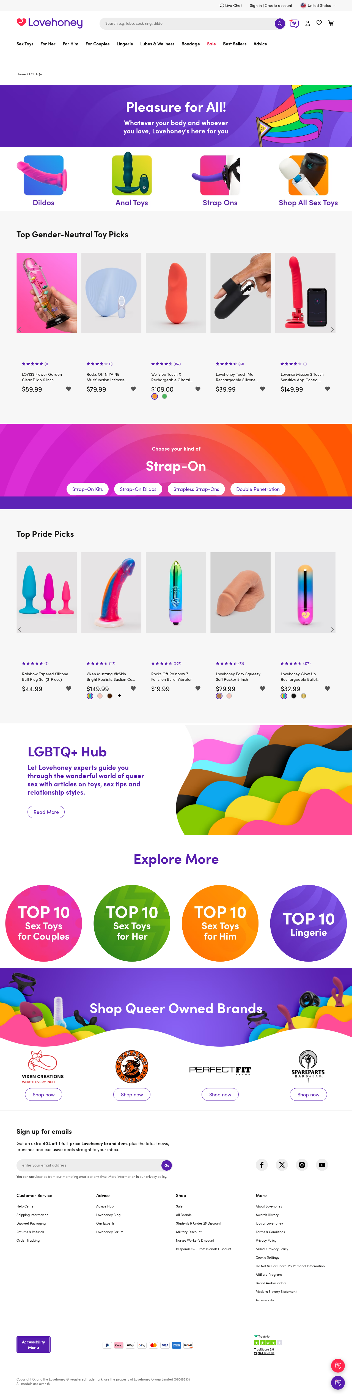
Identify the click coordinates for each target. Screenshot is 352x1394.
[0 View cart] (331, 23)
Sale (211, 43)
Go (166, 1165)
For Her (48, 43)
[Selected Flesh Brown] (109, 696)
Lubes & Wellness (157, 43)
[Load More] (119, 696)
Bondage (191, 43)
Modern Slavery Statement (276, 1291)
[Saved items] (68, 389)
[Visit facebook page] (262, 1165)
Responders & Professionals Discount (203, 1249)
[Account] (308, 23)
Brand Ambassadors (271, 1283)
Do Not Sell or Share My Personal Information (290, 1266)
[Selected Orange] (154, 396)
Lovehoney (176, 56)
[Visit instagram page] (302, 1165)
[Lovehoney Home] (49, 22)
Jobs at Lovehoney (269, 1223)
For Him (70, 43)
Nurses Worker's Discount (195, 1240)
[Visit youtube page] (322, 1165)
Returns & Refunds (30, 1232)
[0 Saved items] (319, 23)
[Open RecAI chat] (338, 1366)
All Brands (183, 1214)
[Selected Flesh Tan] (219, 696)
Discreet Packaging (31, 1223)
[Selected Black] (294, 696)
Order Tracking (28, 1240)
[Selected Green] (164, 396)
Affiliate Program (269, 1274)
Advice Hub (105, 1206)
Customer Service (34, 1195)
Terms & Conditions (270, 1232)
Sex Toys (24, 43)
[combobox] (193, 24)
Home (21, 74)
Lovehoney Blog (108, 1214)
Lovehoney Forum (109, 1232)
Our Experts (105, 1223)
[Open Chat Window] (338, 1383)
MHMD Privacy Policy (272, 1249)
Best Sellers (234, 43)
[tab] (56, 1251)
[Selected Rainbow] (90, 696)
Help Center (25, 1206)
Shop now (43, 1078)
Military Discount (189, 1232)
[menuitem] (26, 43)
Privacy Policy (266, 1240)
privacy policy (156, 1176)
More (261, 1195)
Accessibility (265, 1300)
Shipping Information (32, 1214)
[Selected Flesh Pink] (100, 696)
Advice (260, 43)
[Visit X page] (282, 1165)
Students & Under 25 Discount (198, 1223)
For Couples (97, 43)
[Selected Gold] (304, 696)
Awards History (267, 1214)
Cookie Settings (267, 1257)
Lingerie (125, 43)
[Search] (280, 23)
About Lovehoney (269, 1206)
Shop (181, 1195)
